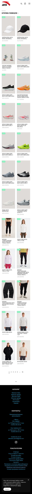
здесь (19, 485)
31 (22, 372)
